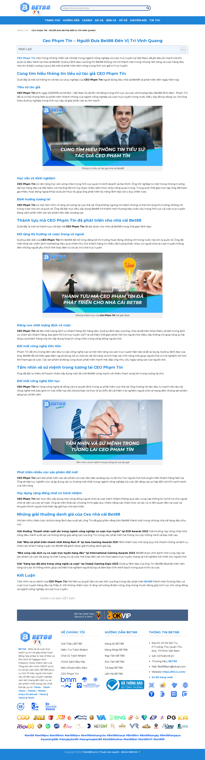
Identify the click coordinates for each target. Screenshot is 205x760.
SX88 (42, 758)
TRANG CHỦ (52, 20)
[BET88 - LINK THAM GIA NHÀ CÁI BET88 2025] (36, 8)
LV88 (50, 758)
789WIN (61, 758)
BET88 (173, 661)
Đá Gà (99, 20)
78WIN (31, 691)
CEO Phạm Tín (26, 58)
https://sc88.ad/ (27, 694)
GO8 (70, 758)
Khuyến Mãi (138, 20)
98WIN (4, 758)
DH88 (33, 758)
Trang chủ (23, 30)
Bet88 (148, 581)
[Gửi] (147, 8)
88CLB (24, 758)
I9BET (14, 758)
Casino (87, 20)
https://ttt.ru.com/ (174, 671)
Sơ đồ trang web (162, 677)
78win (37, 687)
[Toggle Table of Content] (181, 49)
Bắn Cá (111, 20)
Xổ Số (123, 20)
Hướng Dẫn (71, 20)
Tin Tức (154, 20)
